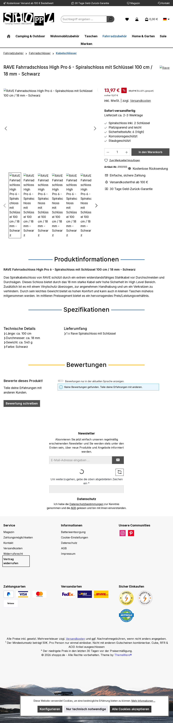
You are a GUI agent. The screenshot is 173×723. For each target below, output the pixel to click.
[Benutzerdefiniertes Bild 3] (10, 603)
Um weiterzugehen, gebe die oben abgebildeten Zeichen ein (87, 481)
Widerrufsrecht (13, 553)
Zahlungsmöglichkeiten (18, 537)
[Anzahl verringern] (107, 152)
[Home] (8, 36)
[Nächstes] (94, 128)
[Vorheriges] (6, 128)
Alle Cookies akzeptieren (130, 709)
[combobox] (84, 19)
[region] (50, 163)
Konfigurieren (50, 709)
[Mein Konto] (137, 19)
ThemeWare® (123, 655)
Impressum (68, 553)
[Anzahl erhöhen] (126, 152)
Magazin (135, 3)
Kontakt (165, 3)
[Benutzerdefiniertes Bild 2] (39, 594)
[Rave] (164, 72)
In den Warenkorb (150, 152)
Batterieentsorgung (73, 532)
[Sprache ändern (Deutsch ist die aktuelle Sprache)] (166, 19)
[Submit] (118, 460)
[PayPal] (8, 594)
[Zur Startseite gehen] (28, 19)
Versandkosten (140, 100)
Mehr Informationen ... (143, 700)
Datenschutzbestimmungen (86, 504)
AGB (73, 508)
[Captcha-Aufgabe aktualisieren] (120, 472)
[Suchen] (110, 19)
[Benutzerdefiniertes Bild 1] (23, 594)
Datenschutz (69, 543)
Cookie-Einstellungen (74, 537)
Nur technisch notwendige (86, 709)
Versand (25, 3)
